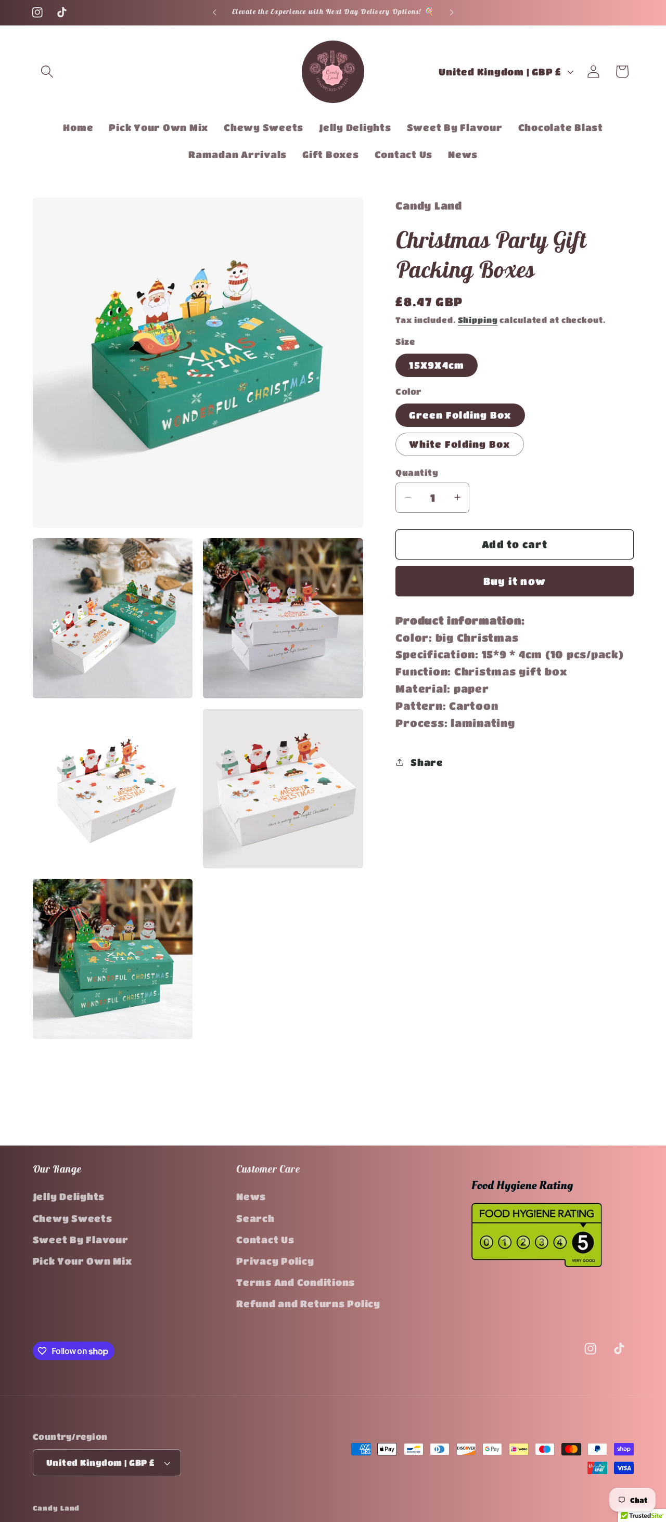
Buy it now (514, 580)
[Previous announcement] (214, 12)
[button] (47, 71)
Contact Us (265, 1239)
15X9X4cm (436, 364)
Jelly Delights (69, 1197)
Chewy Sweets (72, 1218)
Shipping (478, 319)
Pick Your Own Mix (82, 1261)
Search (255, 1218)
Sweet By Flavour (81, 1239)
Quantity (416, 472)
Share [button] (427, 762)
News (251, 1197)
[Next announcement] (451, 12)
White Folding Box (459, 443)
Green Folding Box (460, 414)
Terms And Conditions (295, 1282)
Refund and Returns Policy (308, 1304)
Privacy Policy (275, 1261)
